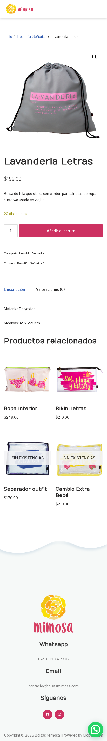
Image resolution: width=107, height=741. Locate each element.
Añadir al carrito (61, 230)
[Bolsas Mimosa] (19, 9)
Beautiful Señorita (31, 36)
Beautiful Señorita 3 (30, 263)
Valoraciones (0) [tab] (50, 289)
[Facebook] (47, 714)
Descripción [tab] (14, 289)
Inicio (8, 36)
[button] (94, 57)
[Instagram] (59, 714)
